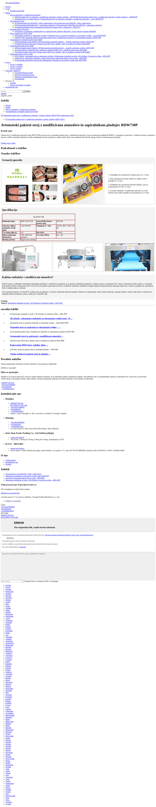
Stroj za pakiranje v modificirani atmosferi (20, 109)
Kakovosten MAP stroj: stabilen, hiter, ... (29, 345)
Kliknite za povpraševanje (10, 493)
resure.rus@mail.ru (17, 437)
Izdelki (7, 107)
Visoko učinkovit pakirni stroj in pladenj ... (30, 354)
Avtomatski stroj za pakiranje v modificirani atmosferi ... (36, 336)
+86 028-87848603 (8, 385)
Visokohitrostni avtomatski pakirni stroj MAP (21, 112)
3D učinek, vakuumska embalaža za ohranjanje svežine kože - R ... (41, 318)
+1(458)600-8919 (7, 389)
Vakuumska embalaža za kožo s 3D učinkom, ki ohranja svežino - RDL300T (35, 303)
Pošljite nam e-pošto (8, 143)
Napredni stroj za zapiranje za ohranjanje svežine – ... (35, 327)
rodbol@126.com (7, 383)
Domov (8, 105)
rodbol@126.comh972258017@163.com (18, 404)
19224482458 (6, 387)
